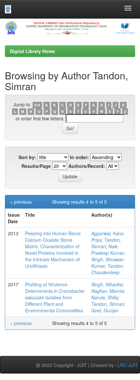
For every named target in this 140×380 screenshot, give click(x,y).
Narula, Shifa (104, 297)
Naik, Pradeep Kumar (107, 249)
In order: (79, 157)
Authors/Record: (86, 166)
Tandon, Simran (107, 304)
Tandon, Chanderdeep (107, 269)
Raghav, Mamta (107, 291)
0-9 (37, 104)
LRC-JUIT (128, 365)
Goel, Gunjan (105, 310)
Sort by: (27, 157)
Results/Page (36, 166)
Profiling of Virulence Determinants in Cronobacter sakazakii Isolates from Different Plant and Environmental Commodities (55, 297)
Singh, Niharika (106, 284)
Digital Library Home (32, 51)
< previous (21, 201)
